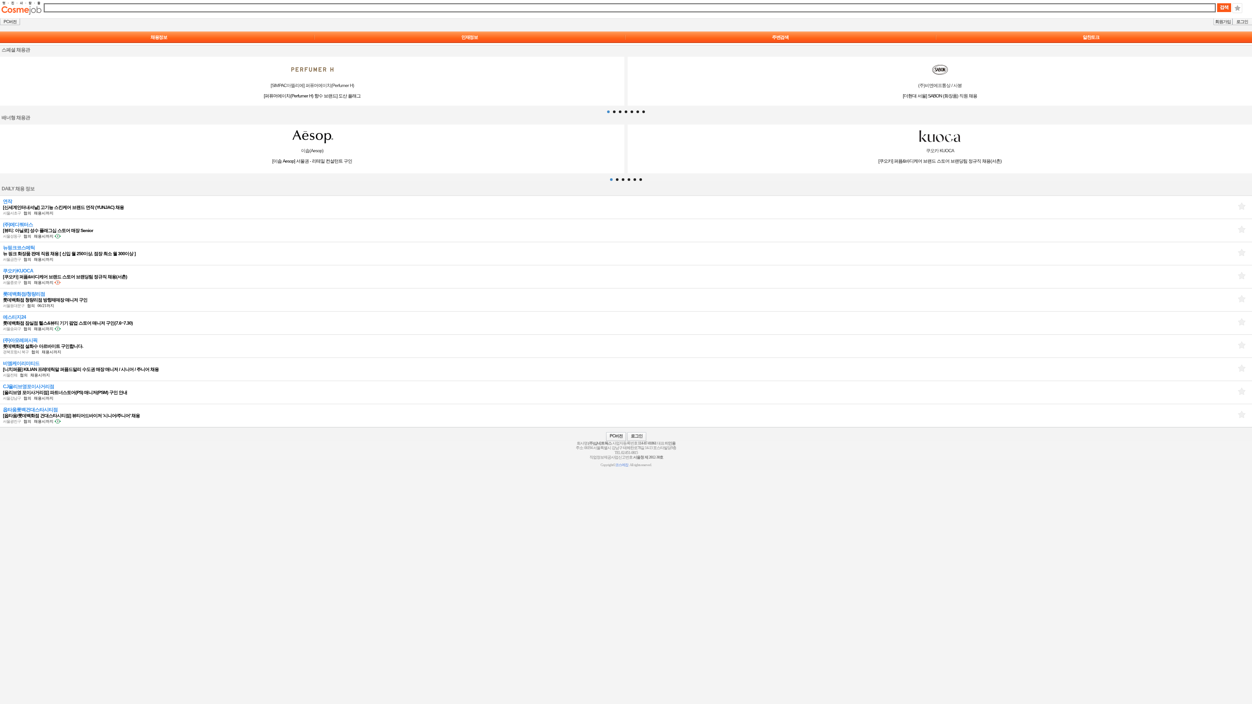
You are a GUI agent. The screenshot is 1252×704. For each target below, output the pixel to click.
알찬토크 (1091, 37)
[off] (1241, 206)
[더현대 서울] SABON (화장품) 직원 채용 (940, 95)
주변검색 (780, 37)
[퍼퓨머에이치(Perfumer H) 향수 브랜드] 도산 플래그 (312, 95)
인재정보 (469, 37)
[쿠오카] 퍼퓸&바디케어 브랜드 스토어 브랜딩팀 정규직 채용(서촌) (940, 161)
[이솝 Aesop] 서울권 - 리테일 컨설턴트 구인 (312, 161)
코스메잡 (621, 465)
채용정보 (159, 37)
